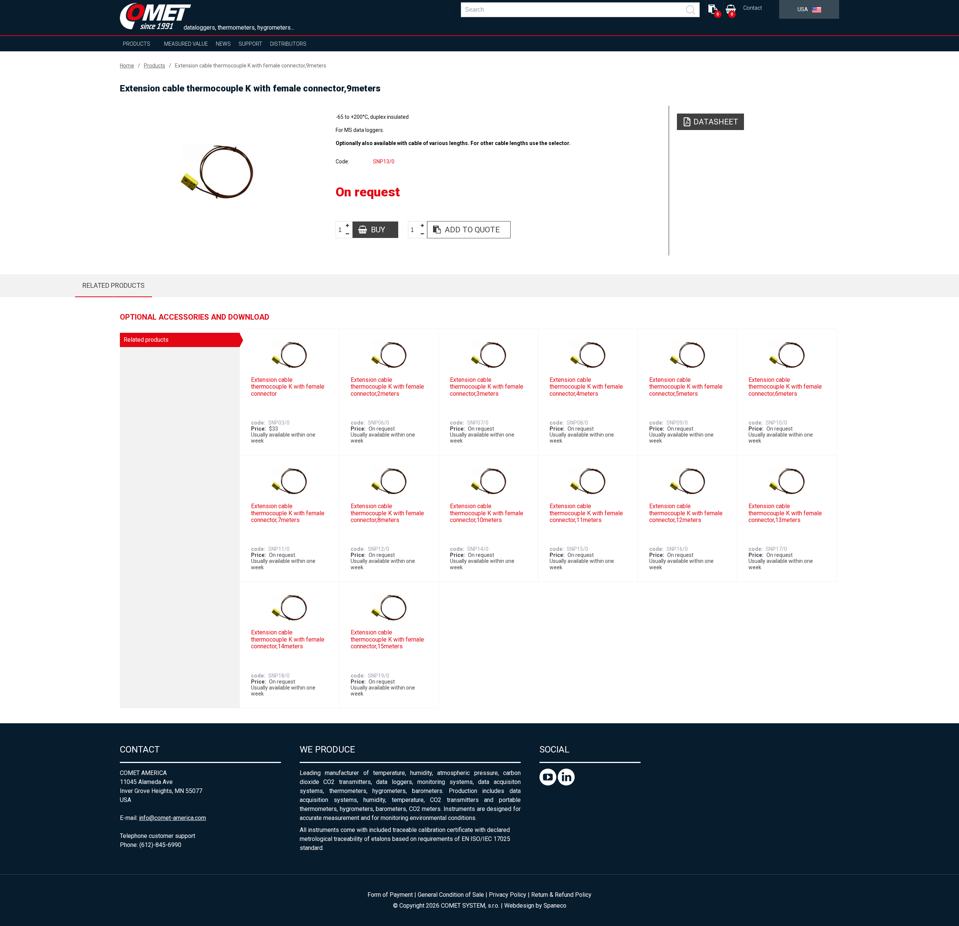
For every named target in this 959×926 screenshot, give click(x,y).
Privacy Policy (507, 894)
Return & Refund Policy (561, 894)
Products (136, 44)
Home (127, 66)
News (223, 44)
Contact (752, 8)
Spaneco (555, 905)
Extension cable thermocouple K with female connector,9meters (250, 66)
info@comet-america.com (172, 817)
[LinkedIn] (566, 783)
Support (250, 44)
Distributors (288, 44)
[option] (217, 171)
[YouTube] (548, 783)
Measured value (186, 44)
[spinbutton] (342, 230)
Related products (113, 285)
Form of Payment (390, 894)
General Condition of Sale (451, 894)
